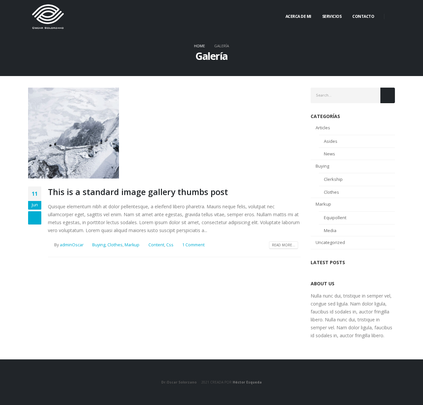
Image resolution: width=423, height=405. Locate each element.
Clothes (115, 245)
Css (169, 245)
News (329, 154)
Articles (323, 128)
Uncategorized (330, 242)
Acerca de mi (298, 16)
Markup (132, 245)
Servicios (332, 16)
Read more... (283, 245)
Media (330, 230)
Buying (98, 245)
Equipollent (335, 218)
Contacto (363, 16)
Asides (330, 141)
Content (156, 245)
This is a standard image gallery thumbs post (138, 191)
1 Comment (193, 245)
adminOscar (72, 245)
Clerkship (333, 179)
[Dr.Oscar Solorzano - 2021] (48, 16)
